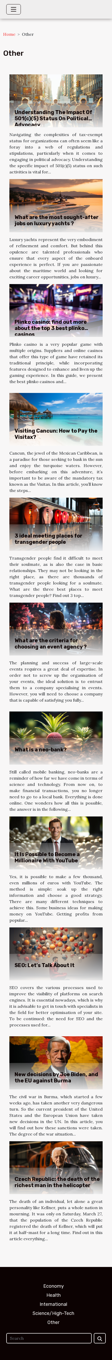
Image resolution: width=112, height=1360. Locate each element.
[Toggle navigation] (13, 9)
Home (9, 34)
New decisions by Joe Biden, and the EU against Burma (56, 1077)
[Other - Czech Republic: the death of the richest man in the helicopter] (56, 1167)
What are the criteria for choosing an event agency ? (51, 643)
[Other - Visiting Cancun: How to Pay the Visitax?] (56, 418)
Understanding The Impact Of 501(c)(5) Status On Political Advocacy (53, 118)
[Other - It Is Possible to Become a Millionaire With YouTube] (56, 842)
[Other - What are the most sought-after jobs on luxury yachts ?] (56, 205)
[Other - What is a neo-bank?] (56, 737)
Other (53, 1322)
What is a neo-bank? (41, 749)
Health (53, 1295)
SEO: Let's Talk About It (44, 965)
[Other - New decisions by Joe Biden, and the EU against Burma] (56, 1062)
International (53, 1304)
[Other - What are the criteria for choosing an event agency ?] (56, 628)
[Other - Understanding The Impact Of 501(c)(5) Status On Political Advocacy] (56, 100)
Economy (53, 1286)
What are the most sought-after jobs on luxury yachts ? (56, 220)
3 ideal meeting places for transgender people (48, 539)
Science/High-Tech (53, 1313)
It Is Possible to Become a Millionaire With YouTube (47, 857)
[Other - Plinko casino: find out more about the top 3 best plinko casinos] (56, 310)
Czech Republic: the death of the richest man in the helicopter (57, 1182)
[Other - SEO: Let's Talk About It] (56, 953)
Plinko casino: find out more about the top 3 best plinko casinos (51, 328)
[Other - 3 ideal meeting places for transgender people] (56, 523)
